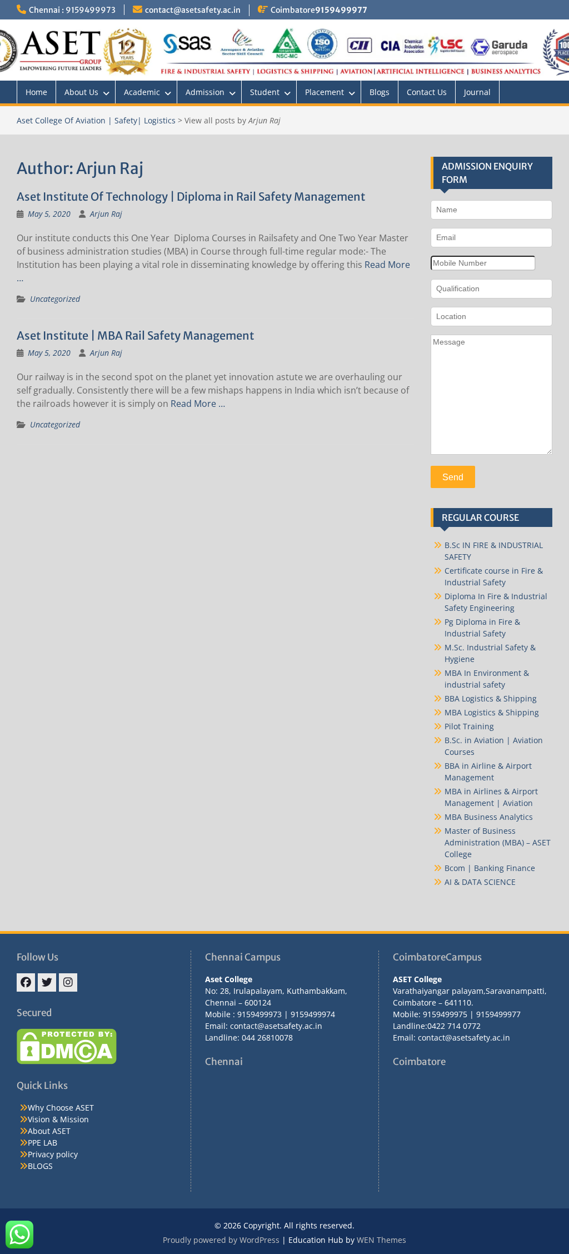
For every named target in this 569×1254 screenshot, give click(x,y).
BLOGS (40, 1166)
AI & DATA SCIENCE (480, 882)
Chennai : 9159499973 (72, 10)
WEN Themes (381, 1240)
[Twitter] (47, 982)
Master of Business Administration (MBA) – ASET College (498, 842)
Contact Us (427, 92)
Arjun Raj (106, 213)
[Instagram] (68, 982)
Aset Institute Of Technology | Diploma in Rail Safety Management (191, 196)
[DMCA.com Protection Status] (67, 1061)
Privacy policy (53, 1154)
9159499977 (341, 10)
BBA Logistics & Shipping (491, 698)
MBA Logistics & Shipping (492, 712)
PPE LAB (42, 1142)
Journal (477, 92)
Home (36, 92)
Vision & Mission (58, 1119)
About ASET (49, 1131)
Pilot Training (469, 726)
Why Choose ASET (61, 1107)
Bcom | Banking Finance (490, 868)
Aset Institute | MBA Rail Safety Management (135, 335)
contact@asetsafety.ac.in (193, 10)
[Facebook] (26, 982)
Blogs (380, 92)
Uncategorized (55, 298)
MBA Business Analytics (489, 817)
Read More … (198, 403)
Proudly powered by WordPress (221, 1240)
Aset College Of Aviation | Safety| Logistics (96, 120)
